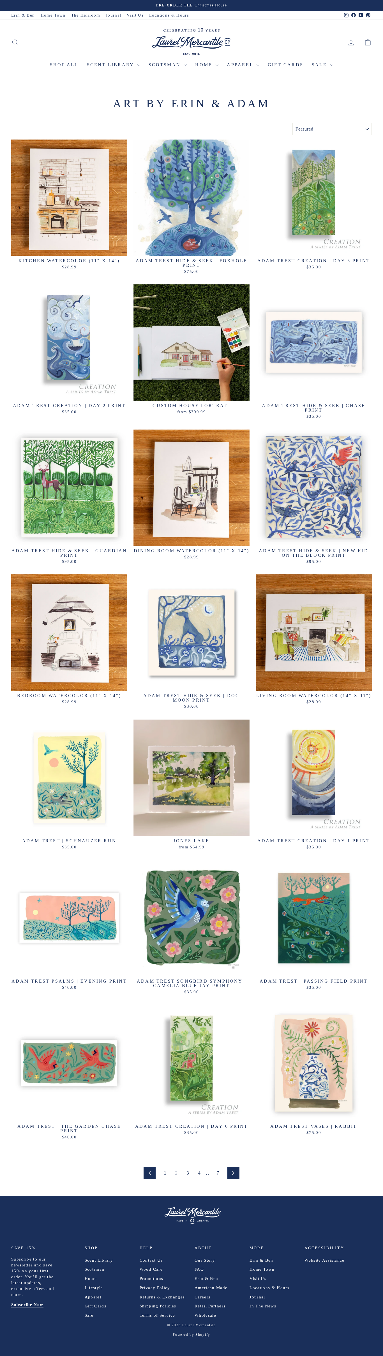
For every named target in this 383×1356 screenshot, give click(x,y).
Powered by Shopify (191, 1334)
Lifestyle (94, 1288)
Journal (113, 15)
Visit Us (135, 15)
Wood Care (151, 1269)
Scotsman (166, 64)
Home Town (53, 15)
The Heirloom (85, 15)
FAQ (199, 1269)
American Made (211, 1288)
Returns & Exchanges (162, 1297)
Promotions (151, 1278)
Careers (202, 1297)
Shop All (64, 64)
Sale (320, 64)
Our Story (205, 1260)
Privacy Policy (155, 1288)
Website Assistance (324, 1260)
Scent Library (111, 64)
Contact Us (151, 1260)
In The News (263, 1306)
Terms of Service (157, 1315)
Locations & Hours (169, 15)
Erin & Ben (23, 15)
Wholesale (205, 1315)
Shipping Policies (158, 1306)
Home (204, 64)
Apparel (241, 64)
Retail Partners (210, 1306)
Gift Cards (285, 64)
